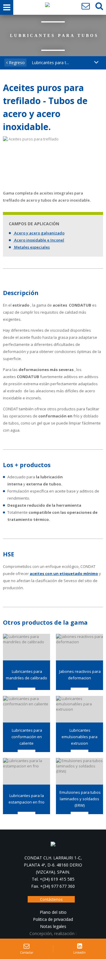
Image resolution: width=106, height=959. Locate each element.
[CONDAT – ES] (47, 6)
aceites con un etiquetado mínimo (64, 573)
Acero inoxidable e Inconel (38, 240)
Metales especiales (31, 247)
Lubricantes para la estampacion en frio (26, 799)
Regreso (16, 62)
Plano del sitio (53, 912)
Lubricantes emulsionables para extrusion (79, 737)
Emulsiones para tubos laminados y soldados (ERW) (80, 799)
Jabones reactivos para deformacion (79, 675)
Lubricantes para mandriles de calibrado (26, 675)
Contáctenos (51, 899)
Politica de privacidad (53, 919)
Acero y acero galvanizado (38, 233)
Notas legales (53, 926)
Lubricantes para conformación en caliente (26, 737)
